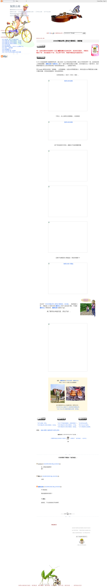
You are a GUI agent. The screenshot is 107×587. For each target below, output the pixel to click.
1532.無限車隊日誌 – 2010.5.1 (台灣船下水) (12, 46)
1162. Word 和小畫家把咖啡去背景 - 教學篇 (67, 409)
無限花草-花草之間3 (53, 430)
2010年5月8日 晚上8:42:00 (49, 476)
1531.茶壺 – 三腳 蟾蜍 (7, 47)
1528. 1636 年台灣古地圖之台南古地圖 (11, 52)
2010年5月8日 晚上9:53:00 (52, 486)
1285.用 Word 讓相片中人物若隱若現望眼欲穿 (67, 407)
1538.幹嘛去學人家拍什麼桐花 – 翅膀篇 (67, 41)
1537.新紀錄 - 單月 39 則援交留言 (10, 39)
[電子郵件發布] (68, 441)
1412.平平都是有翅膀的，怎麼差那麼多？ (67, 423)
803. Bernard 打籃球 (83, 425)
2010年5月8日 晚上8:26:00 (51, 464)
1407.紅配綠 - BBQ (42, 423)
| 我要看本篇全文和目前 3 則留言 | (58, 438)
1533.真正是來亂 (6, 45)
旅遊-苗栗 (44, 430)
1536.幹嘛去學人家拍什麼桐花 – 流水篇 (56, 304)
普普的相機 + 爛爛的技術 (72, 380)
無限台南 (15, 6)
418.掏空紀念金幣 (83, 423)
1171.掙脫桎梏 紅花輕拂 (84, 426)
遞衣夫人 (56, 64)
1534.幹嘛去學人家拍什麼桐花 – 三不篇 (67, 425)
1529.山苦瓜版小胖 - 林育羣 (9, 50)
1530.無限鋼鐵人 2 (6, 49)
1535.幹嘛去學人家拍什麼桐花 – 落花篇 (67, 426)
